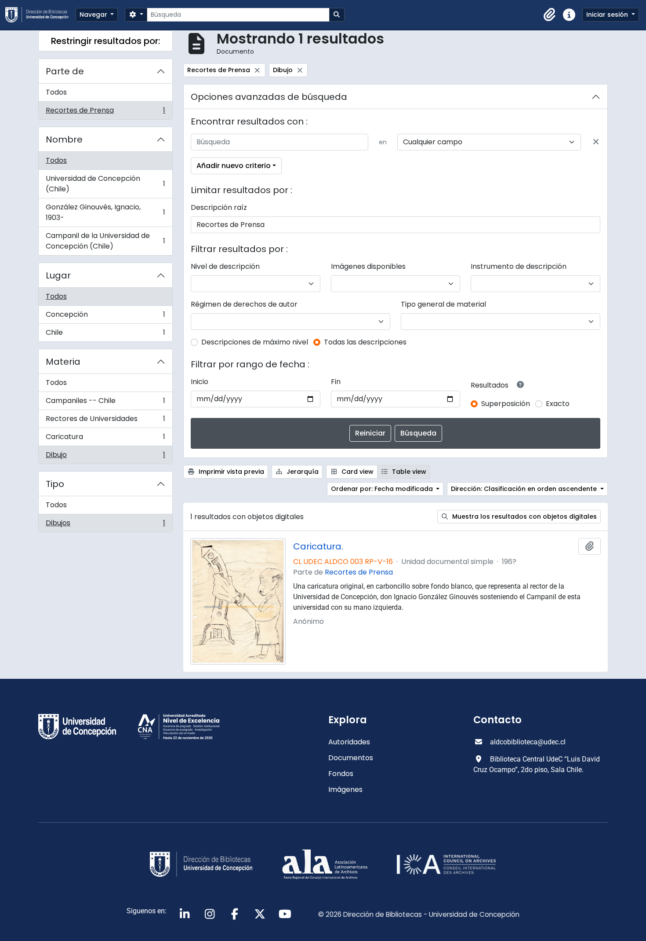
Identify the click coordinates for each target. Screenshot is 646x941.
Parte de (65, 71)
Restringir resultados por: (105, 41)
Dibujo (105, 457)
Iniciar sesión (608, 14)
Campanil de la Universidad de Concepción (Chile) (105, 241)
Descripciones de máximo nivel (254, 342)
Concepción (105, 316)
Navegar (94, 14)
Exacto (558, 404)
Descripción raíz (219, 207)
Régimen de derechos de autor (244, 304)
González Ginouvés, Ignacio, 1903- (105, 212)
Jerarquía (302, 471)
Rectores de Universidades (105, 421)
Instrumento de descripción (518, 266)
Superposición (505, 404)
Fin (336, 382)
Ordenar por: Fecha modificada (383, 488)
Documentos (350, 758)
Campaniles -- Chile (105, 402)
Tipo (55, 484)
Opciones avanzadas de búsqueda (269, 97)
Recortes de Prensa (105, 112)
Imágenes (345, 789)
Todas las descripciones (365, 342)
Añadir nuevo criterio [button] (233, 166)
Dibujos (105, 525)
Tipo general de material (443, 304)
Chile (105, 334)
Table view (408, 471)
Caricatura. (318, 546)
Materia (63, 361)
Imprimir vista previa (230, 471)
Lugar (58, 275)
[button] (549, 15)
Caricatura (105, 439)
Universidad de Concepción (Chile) (105, 183)
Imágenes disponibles (368, 266)
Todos (56, 92)
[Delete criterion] (596, 142)
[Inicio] (40, 15)
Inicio (199, 382)
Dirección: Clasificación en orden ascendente (525, 488)
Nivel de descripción (225, 266)
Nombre (64, 139)
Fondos (340, 774)
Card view (357, 471)
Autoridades (349, 742)
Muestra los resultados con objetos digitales (523, 516)
